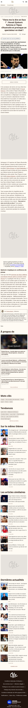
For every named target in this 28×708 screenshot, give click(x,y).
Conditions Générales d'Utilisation (13, 681)
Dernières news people (8, 16)
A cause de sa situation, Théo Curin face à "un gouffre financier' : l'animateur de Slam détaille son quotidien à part (17, 461)
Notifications (4, 695)
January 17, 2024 (19, 266)
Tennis (6, 401)
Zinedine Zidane (5, 414)
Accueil (2, 16)
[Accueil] (12, 1)
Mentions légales (19, 684)
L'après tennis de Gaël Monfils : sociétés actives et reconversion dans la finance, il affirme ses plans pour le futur (17, 508)
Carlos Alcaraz (10, 168)
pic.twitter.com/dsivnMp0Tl (17, 265)
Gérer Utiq (12, 695)
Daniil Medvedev (21, 168)
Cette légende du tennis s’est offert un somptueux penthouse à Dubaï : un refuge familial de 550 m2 (17, 538)
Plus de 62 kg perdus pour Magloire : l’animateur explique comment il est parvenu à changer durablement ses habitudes (17, 637)
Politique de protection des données (13, 689)
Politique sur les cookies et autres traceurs (13, 687)
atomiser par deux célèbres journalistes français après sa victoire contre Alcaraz (14, 276)
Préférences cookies (21, 695)
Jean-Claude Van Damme (12, 416)
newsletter (26, 2)
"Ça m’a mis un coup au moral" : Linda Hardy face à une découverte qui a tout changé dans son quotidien (17, 471)
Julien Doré (3, 411)
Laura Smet (12, 414)
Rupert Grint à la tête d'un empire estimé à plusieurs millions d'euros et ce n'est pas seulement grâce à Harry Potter (17, 596)
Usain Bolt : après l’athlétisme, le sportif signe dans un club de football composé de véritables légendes (16, 627)
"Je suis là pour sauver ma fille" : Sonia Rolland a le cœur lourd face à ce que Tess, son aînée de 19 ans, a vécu (17, 441)
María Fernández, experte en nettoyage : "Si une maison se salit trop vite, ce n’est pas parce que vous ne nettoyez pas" (17, 648)
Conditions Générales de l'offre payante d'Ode (13, 692)
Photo (22, 399)
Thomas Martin (9, 311)
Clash (11, 401)
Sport (2, 401)
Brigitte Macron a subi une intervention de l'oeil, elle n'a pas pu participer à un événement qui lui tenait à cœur (17, 451)
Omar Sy (3, 416)
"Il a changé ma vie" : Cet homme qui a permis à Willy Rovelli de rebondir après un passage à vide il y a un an (17, 432)
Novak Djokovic (17, 16)
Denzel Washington (5, 418)
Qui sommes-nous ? (8, 684)
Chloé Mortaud (20, 414)
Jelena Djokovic (11, 176)
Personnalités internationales (12, 399)
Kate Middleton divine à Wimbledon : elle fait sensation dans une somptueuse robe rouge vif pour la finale (17, 529)
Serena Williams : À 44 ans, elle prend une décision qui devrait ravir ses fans (17, 546)
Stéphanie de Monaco (13, 411)
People (2, 399)
